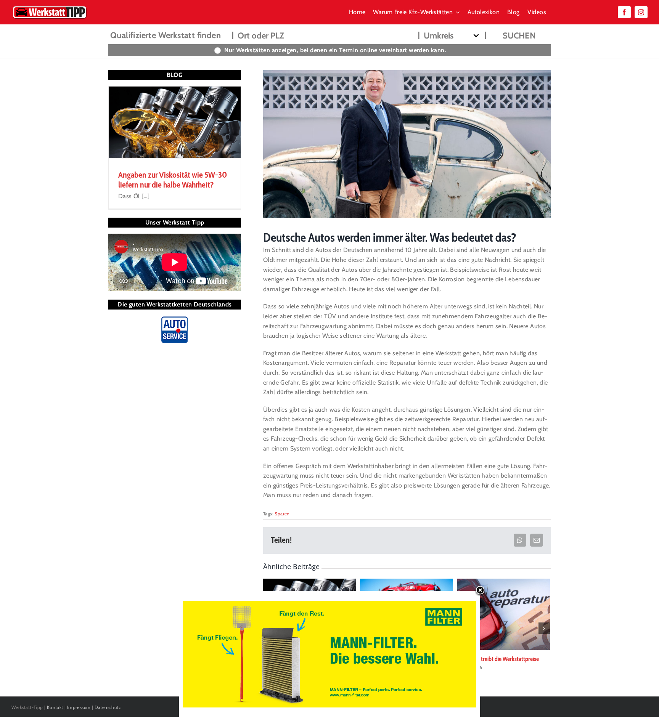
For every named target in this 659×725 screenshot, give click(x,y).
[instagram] (641, 12)
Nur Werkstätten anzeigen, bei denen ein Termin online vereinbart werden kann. (335, 50)
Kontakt (55, 707)
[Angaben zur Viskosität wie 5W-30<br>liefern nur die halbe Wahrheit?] (175, 122)
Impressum (79, 707)
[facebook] (624, 12)
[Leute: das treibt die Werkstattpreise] (503, 614)
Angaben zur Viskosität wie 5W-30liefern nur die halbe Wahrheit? (172, 180)
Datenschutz (108, 707)
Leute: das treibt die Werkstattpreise (498, 658)
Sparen (282, 513)
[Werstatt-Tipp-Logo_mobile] (49, 7)
